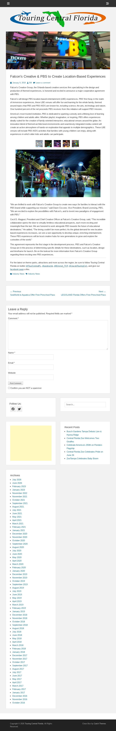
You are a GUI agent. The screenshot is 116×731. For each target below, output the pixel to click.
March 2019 (17, 604)
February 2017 (19, 689)
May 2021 (17, 517)
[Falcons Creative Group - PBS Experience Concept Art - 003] (57, 143)
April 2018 (17, 642)
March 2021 (17, 523)
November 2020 (19, 537)
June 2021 (17, 513)
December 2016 (19, 696)
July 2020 (16, 550)
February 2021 (19, 527)
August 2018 (18, 628)
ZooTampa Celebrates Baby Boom (82, 458)
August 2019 (18, 588)
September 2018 (20, 625)
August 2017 (18, 669)
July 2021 (16, 510)
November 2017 (19, 658)
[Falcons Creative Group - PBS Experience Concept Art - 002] (48, 143)
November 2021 (19, 496)
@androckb (47, 266)
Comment (13, 318)
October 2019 (18, 581)
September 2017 (20, 665)
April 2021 (17, 520)
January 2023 (18, 490)
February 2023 (19, 486)
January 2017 (18, 692)
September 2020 (20, 544)
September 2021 (20, 503)
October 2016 (18, 702)
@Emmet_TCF (61, 266)
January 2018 (18, 652)
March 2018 (17, 645)
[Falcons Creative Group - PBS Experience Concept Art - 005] (75, 143)
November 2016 (19, 699)
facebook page (17, 269)
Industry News (18, 274)
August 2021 (18, 506)
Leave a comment (43, 83)
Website (12, 373)
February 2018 (19, 648)
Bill (30, 83)
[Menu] (8, 3)
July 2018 (16, 631)
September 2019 (20, 584)
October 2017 (18, 662)
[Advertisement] (30, 443)
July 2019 (16, 591)
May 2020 (17, 557)
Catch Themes (100, 724)
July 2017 (16, 672)
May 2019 (17, 598)
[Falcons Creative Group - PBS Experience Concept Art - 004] (66, 143)
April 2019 (17, 601)
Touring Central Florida (34, 724)
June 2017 (17, 675)
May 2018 (17, 638)
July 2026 (16, 479)
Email (11, 363)
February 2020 (19, 567)
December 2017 (19, 655)
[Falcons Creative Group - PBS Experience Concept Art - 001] (39, 143)
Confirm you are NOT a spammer (26, 388)
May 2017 (17, 679)
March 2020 (17, 564)
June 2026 (17, 483)
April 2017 (17, 682)
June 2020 (17, 554)
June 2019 (17, 594)
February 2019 (19, 608)
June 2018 (17, 635)
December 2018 (19, 615)
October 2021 (18, 500)
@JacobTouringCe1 (78, 266)
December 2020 (19, 533)
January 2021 (18, 530)
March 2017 (17, 686)
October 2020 (18, 540)
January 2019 (18, 611)
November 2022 (19, 493)
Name (11, 352)
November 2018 (19, 618)
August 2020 (18, 547)
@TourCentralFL (33, 266)
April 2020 (17, 560)
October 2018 (18, 621)
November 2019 (19, 577)
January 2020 (18, 571)
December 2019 (19, 574)
